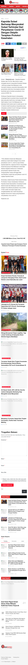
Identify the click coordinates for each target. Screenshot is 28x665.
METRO (18, 6)
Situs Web (3, 472)
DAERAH (11, 6)
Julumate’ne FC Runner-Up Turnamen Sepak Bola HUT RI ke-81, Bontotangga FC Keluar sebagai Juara (17, 128)
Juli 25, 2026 (4, 395)
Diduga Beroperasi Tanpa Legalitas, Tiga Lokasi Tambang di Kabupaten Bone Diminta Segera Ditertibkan (18, 137)
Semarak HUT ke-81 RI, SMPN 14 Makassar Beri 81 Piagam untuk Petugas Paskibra (16, 511)
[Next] (15, 154)
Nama (3, 458)
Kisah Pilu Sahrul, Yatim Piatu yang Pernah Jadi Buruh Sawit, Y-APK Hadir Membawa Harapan (17, 528)
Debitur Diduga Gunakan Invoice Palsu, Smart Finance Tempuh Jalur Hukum (17, 554)
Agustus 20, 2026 (13, 123)
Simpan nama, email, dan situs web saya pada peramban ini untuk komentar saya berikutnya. (14, 479)
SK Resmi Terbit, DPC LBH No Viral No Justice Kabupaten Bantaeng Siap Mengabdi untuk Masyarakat (13, 392)
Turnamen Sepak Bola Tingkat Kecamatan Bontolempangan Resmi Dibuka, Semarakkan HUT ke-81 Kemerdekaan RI (17, 145)
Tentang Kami (16, 657)
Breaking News (6, 272)
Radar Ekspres (7, 661)
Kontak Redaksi (4, 658)
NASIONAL (4, 6)
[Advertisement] (14, 217)
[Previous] (13, 154)
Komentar (4, 440)
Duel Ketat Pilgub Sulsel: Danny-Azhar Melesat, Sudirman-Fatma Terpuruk (16, 546)
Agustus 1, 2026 (13, 140)
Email (3, 465)
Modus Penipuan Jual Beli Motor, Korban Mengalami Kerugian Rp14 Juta (17, 570)
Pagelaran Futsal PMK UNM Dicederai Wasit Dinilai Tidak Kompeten (16, 633)
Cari (2, 489)
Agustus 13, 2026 (13, 131)
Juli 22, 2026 (4, 424)
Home (2, 18)
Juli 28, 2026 (12, 149)
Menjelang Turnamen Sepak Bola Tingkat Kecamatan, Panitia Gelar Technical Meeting (13, 420)
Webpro (14, 661)
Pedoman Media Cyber (6, 657)
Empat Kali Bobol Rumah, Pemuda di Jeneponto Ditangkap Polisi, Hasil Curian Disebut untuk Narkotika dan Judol (17, 119)
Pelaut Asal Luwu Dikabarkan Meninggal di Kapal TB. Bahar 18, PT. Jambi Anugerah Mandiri (16, 562)
